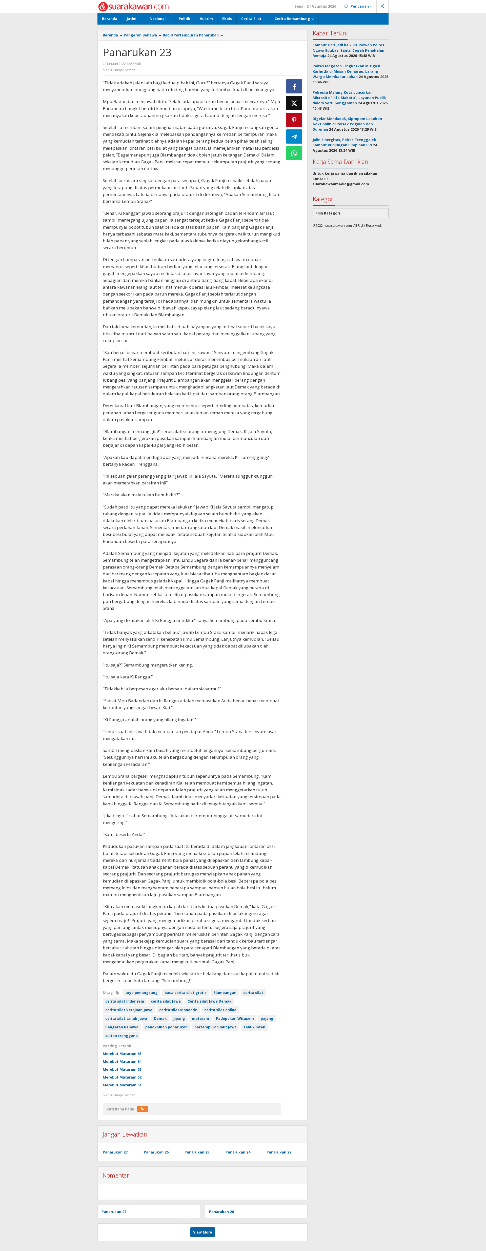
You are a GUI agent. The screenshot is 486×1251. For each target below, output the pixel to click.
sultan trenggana (121, 1035)
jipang (179, 1018)
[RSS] (142, 1109)
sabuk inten (254, 1027)
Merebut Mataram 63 (122, 1069)
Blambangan (224, 992)
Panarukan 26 (156, 1152)
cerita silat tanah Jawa (126, 1018)
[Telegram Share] (294, 136)
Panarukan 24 (238, 1152)
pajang (267, 1018)
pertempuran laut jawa (215, 1027)
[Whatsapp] (294, 153)
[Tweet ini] (294, 103)
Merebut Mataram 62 (122, 1077)
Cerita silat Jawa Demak (210, 1001)
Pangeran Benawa (121, 1027)
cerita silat (253, 992)
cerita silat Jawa (166, 1001)
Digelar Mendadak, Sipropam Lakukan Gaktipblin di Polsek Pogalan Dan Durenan (347, 124)
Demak (160, 1018)
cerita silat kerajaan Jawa (128, 1009)
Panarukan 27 (115, 1152)
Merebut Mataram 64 (122, 1061)
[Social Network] (383, 6)
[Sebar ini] (294, 86)
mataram (200, 1018)
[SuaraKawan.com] (133, 6)
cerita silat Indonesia (124, 1001)
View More (202, 1232)
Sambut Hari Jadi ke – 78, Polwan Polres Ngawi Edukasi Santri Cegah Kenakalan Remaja (348, 50)
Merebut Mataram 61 (122, 1085)
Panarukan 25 (197, 1152)
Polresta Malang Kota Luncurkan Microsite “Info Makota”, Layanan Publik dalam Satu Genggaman (349, 97)
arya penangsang (142, 992)
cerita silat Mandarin (178, 1009)
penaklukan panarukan (166, 1027)
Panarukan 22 (279, 1152)
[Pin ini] (294, 120)
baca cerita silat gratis (186, 992)
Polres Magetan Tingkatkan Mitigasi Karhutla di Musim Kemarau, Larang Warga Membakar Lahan (346, 71)
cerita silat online (220, 1009)
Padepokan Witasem (235, 1018)
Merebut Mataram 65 (122, 1053)
